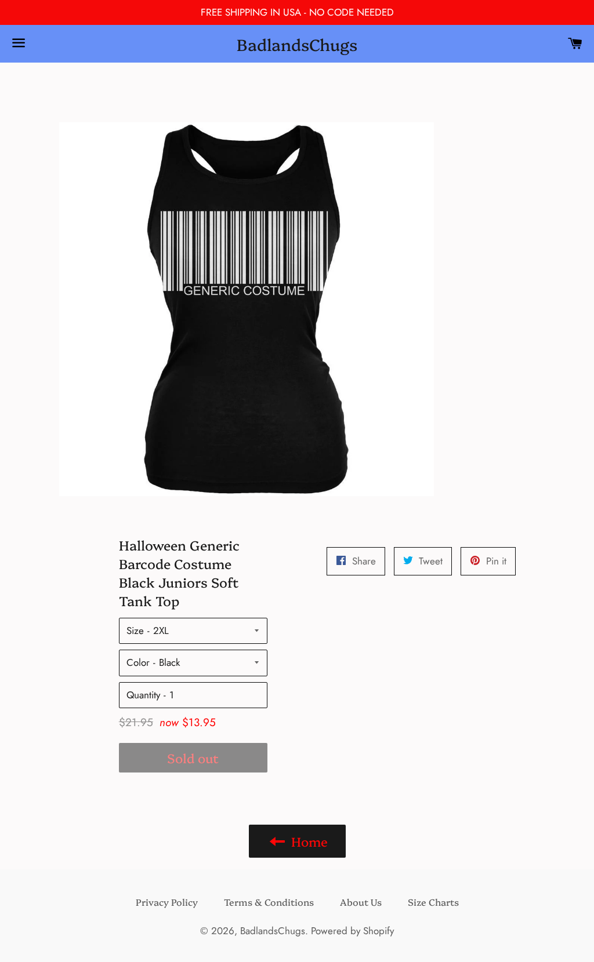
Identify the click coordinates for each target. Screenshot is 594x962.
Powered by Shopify (352, 931)
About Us (361, 901)
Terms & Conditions (269, 901)
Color (138, 662)
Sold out (193, 758)
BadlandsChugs (297, 43)
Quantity (143, 695)
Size (135, 630)
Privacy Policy (167, 901)
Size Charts (433, 901)
